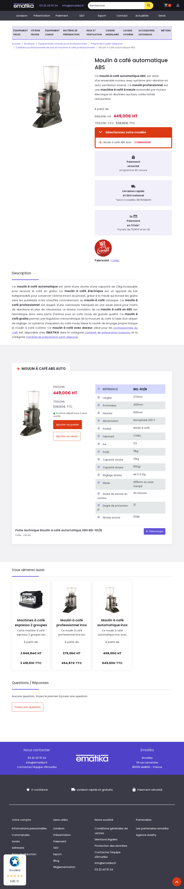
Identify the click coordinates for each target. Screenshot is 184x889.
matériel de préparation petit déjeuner (52, 337)
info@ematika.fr (73, 5)
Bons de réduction (24, 854)
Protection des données (111, 846)
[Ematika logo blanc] (92, 758)
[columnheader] (113, 389)
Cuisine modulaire (112, 32)
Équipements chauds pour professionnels (62, 43)
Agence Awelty (146, 835)
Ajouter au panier (67, 424)
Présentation (42, 15)
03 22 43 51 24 (48, 5)
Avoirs (16, 841)
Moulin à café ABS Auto (118, 142)
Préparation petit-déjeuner (107, 43)
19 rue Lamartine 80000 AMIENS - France (147, 762)
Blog (56, 861)
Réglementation (64, 867)
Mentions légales (106, 839)
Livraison (21, 15)
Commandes (21, 835)
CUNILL (115, 260)
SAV (81, 15)
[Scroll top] (176, 881)
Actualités (142, 15)
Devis (162, 15)
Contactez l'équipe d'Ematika (37, 767)
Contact (122, 15)
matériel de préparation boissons (107, 332)
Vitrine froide (35, 32)
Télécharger (155, 531)
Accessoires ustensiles (147, 32)
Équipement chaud (52, 32)
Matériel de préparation (71, 32)
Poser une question (28, 707)
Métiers (166, 30)
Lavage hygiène (128, 32)
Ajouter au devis (67, 436)
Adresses (18, 848)
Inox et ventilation (94, 32)
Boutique (29, 43)
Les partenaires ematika (152, 828)
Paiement (62, 15)
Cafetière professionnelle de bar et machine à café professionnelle (55, 47)
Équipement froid (20, 32)
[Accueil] (23, 5)
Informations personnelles (29, 828)
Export (102, 15)
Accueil (16, 43)
